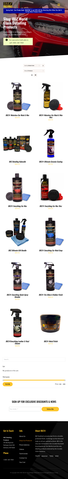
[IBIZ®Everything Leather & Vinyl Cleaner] (17, 310)
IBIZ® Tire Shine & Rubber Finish (51, 294)
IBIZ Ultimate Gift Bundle (17, 250)
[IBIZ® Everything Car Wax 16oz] (50, 174)
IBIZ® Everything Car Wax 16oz (50, 206)
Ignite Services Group (52, 472)
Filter (7, 384)
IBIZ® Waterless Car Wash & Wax (17, 115)
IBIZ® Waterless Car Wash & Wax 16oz (50, 116)
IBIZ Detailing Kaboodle (17, 161)
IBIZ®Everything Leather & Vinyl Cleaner (17, 342)
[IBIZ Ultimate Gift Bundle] (17, 219)
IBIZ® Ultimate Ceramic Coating (50, 161)
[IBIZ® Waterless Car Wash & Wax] (17, 84)
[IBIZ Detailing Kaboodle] (17, 130)
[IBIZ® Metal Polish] (50, 310)
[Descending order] (43, 65)
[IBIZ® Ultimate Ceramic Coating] (50, 130)
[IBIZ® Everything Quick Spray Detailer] (17, 263)
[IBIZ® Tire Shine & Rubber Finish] (50, 263)
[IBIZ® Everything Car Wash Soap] (50, 219)
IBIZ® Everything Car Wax (17, 206)
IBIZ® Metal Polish (51, 341)
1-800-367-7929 (18, 43)
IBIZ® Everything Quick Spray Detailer (17, 295)
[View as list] (35, 75)
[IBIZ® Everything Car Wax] (17, 174)
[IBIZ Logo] (7, 3)
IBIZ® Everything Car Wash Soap (50, 250)
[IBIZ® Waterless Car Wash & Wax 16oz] (50, 84)
